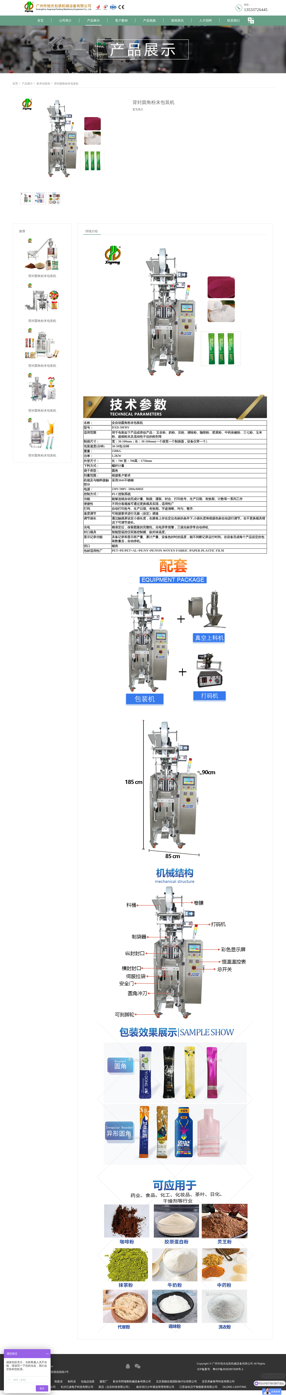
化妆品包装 (88, 1381)
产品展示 (93, 20)
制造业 (58, 1381)
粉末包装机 (43, 83)
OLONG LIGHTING (234, 1386)
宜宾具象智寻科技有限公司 (218, 1381)
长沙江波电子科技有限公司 (77, 1386)
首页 (40, 20)
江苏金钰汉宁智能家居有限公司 (198, 1386)
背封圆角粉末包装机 (66, 83)
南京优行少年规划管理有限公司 (155, 1386)
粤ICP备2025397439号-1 (228, 1369)
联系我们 (233, 20)
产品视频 (149, 20)
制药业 (72, 1381)
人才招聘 (205, 20)
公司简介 (65, 20)
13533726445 (256, 9)
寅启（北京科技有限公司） (114, 1386)
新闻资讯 (177, 20)
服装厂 (104, 1381)
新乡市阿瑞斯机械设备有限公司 (132, 1381)
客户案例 (121, 20)
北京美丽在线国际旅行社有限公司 (176, 1381)
